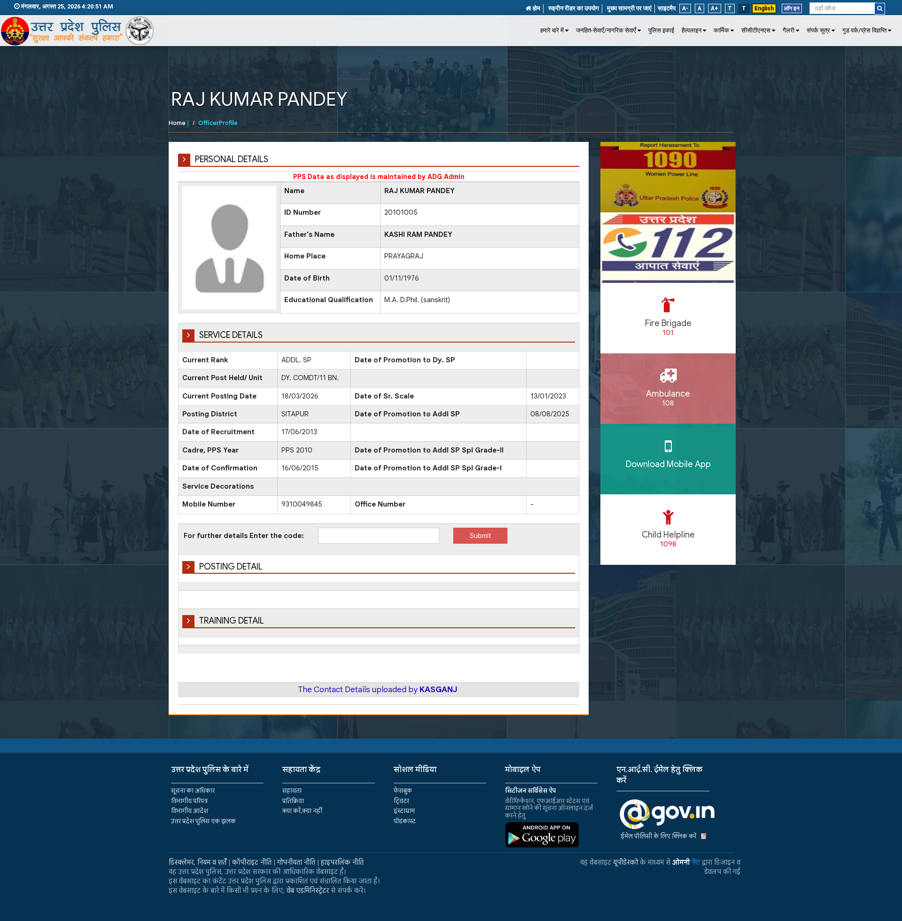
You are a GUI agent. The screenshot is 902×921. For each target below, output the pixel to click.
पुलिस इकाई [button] (661, 30)
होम (535, 8)
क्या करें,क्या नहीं (302, 811)
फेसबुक (403, 791)
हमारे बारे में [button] (552, 30)
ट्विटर (401, 801)
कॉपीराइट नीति (252, 862)
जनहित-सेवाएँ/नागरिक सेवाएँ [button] (606, 30)
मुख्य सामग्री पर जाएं (629, 8)
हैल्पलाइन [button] (691, 30)
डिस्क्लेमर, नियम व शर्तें (197, 862)
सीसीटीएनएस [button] (755, 30)
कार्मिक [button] (721, 30)
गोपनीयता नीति (296, 862)
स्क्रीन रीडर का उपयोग (573, 8)
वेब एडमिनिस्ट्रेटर (308, 890)
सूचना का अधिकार (193, 791)
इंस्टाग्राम (404, 811)
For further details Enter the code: (244, 535)
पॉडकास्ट (405, 821)
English (764, 8)
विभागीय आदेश (189, 811)
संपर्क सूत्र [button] (818, 30)
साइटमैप (667, 8)
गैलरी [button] (788, 30)
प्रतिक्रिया (293, 801)
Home (177, 123)
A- (685, 8)
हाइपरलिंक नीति (342, 862)
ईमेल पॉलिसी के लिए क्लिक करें (658, 836)
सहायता (292, 791)
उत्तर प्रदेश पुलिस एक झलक (203, 821)
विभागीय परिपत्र (189, 801)
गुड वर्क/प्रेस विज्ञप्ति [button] (864, 30)
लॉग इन (792, 8)
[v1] (879, 9)
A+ (714, 8)
